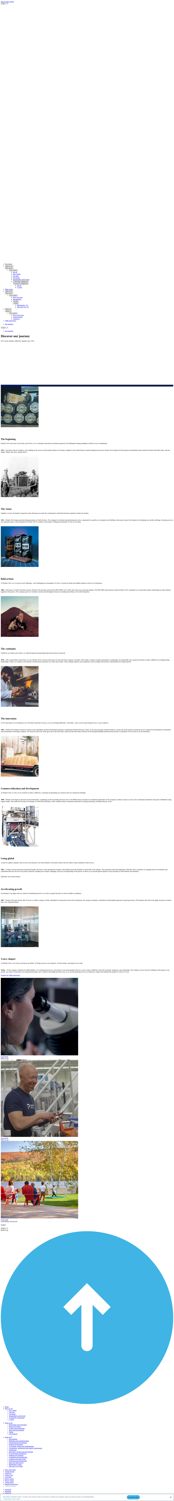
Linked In (8, 1493)
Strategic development (16, 1444)
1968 (9, 385)
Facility (16, 301)
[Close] (171, 1497)
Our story (16, 276)
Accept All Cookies (133, 1497)
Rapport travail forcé (11, 1484)
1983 (17, 385)
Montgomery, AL (22, 305)
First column (13, 270)
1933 (6, 385)
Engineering (13, 1450)
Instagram (8, 1491)
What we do (9, 289)
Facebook (8, 1489)
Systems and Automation (17, 1428)
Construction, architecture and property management (25, 1448)
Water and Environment (16, 1430)
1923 (2, 385)
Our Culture (17, 274)
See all (15, 272)
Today (32, 385)
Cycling (19, 287)
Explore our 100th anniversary (11, 975)
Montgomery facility (15, 1464)
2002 (24, 385)
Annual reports (17, 317)
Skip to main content (7, 2)
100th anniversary (10, 321)
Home (7, 1407)
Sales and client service (16, 1463)
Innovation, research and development (21, 1452)
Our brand (16, 278)
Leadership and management (18, 1457)
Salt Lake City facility (16, 1466)
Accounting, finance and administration (21, 1446)
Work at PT (9, 291)
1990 (20, 385)
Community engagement (21, 281)
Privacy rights (9, 1481)
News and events (18, 315)
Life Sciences (13, 1434)
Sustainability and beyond (21, 279)
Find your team (18, 297)
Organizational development (18, 1443)
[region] (87, 1497)
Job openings (17, 299)
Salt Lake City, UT (23, 307)
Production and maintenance (18, 1461)
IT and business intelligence (17, 1453)
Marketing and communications (19, 1441)
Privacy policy (9, 1479)
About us (8, 309)
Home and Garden (15, 1426)
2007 (27, 385)
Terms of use (9, 1475)
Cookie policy (9, 1482)
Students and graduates (16, 1455)
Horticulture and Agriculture (18, 1425)
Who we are (9, 266)
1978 (13, 385)
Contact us (16, 319)
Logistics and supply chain (17, 1459)
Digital (11, 1432)
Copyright (8, 1477)
